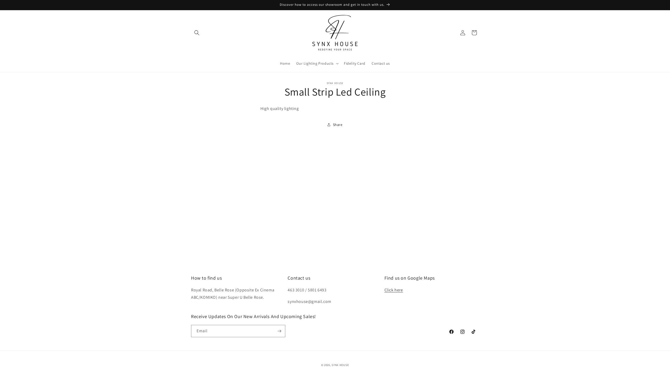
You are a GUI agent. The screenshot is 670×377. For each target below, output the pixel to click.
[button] (197, 32)
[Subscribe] (279, 331)
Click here (393, 290)
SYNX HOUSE (340, 365)
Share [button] (338, 124)
